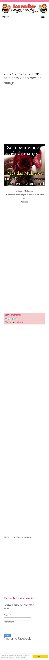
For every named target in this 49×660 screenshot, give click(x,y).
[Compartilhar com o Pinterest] (15, 319)
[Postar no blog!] (8, 319)
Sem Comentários (13, 315)
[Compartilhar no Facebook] (13, 319)
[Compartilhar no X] (11, 319)
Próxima (8, 598)
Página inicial (19, 598)
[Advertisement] (24, 47)
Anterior (30, 598)
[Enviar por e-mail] (6, 319)
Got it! (40, 656)
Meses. (20, 322)
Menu (5, 17)
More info (22, 658)
